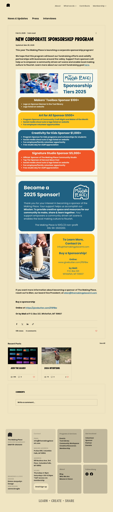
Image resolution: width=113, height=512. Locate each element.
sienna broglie (14, 489)
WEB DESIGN (13, 486)
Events (62, 438)
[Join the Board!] (23, 355)
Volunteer (89, 438)
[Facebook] (91, 474)
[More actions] (96, 33)
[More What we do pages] (75, 6)
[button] (41, 473)
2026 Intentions (52, 368)
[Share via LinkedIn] (27, 324)
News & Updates (18, 18)
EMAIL (36, 438)
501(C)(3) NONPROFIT (16, 442)
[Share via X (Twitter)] (22, 324)
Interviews (49, 18)
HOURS (36, 470)
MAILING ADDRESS (41, 448)
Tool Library (64, 441)
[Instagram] (87, 474)
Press (35, 18)
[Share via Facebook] (17, 324)
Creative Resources (68, 446)
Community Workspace (69, 443)
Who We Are (65, 476)
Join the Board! (18, 368)
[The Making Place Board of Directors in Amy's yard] (56, 355)
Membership (65, 448)
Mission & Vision (66, 479)
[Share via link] (33, 324)
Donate (88, 445)
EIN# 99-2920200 (15, 445)
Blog (61, 474)
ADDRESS (37, 458)
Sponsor (88, 440)
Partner (88, 443)
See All (102, 343)
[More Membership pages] (105, 6)
